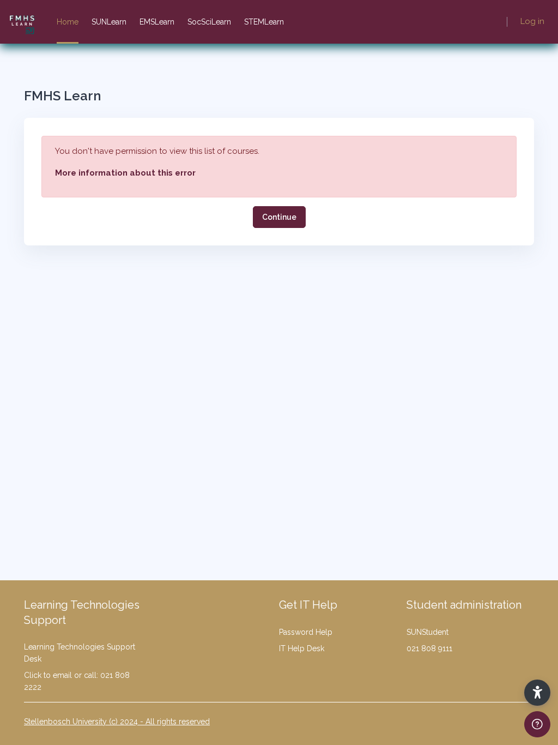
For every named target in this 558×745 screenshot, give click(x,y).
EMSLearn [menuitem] (157, 21)
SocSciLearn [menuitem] (209, 21)
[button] (537, 693)
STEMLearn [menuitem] (264, 21)
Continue (279, 217)
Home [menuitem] (67, 21)
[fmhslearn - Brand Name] (22, 22)
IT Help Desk (301, 648)
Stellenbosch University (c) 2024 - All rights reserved (117, 721)
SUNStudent (427, 632)
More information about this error (125, 173)
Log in (532, 21)
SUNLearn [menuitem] (109, 21)
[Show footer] (537, 724)
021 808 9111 (429, 648)
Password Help (305, 632)
